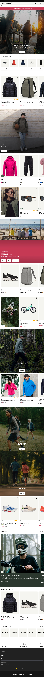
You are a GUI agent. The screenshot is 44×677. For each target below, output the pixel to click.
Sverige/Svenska (22, 668)
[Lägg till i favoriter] (18, 77)
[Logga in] (40, 3)
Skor (9, 260)
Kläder (3, 260)
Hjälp (2, 655)
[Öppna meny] (1, 3)
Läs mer (2, 583)
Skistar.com (3, 662)
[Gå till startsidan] (7, 3)
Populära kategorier (6, 658)
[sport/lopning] (22, 473)
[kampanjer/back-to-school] (22, 32)
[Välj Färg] (1, 182)
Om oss (3, 651)
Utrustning (16, 260)
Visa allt (41, 531)
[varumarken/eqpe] (22, 131)
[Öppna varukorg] (42, 3)
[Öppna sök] (36, 3)
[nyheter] (22, 351)
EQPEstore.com (4, 664)
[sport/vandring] (22, 429)
